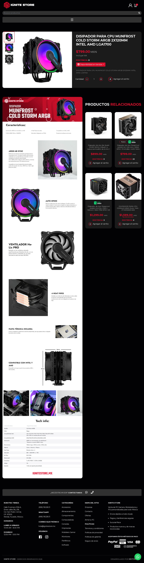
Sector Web (134, 559)
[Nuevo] (123, 142)
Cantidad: (79, 79)
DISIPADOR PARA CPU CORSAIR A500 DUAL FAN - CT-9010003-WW (128, 208)
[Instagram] (46, 537)
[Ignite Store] (19, 5)
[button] (130, 5)
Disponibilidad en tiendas (91, 64)
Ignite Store (10, 559)
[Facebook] (40, 537)
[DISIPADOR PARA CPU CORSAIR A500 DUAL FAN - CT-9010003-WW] (128, 186)
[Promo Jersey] (132, 142)
